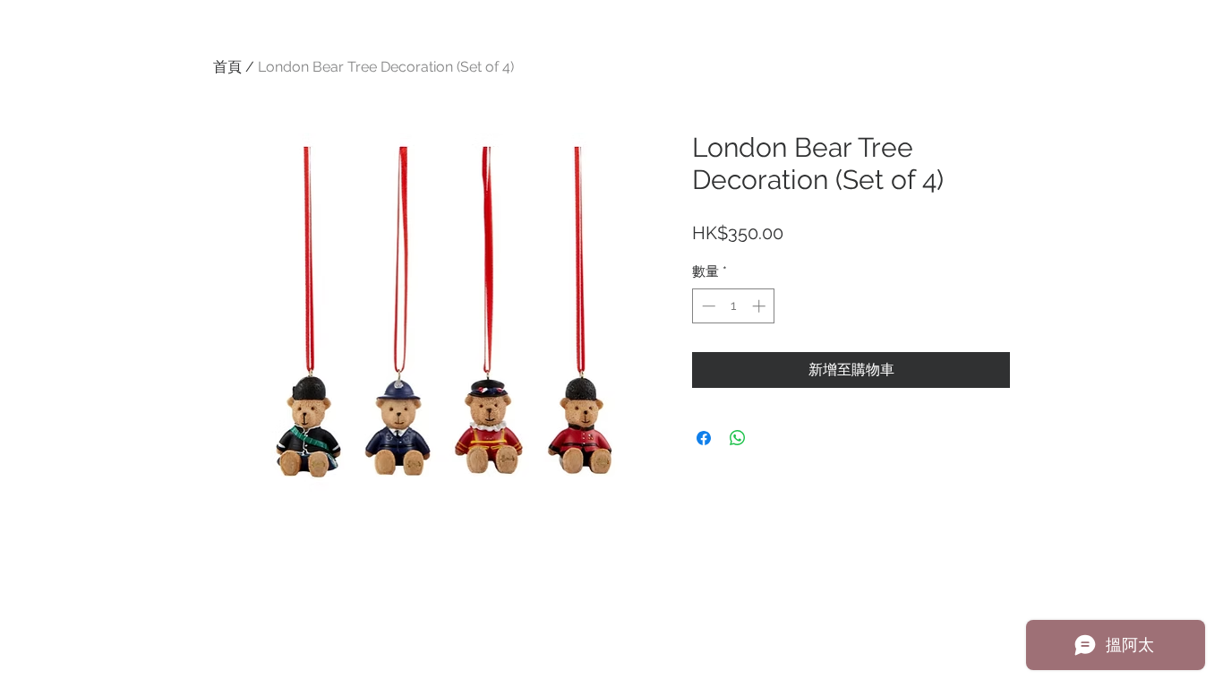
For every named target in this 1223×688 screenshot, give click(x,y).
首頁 (227, 66)
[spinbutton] (733, 305)
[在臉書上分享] (703, 438)
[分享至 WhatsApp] (737, 438)
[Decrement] (707, 305)
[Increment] (760, 305)
